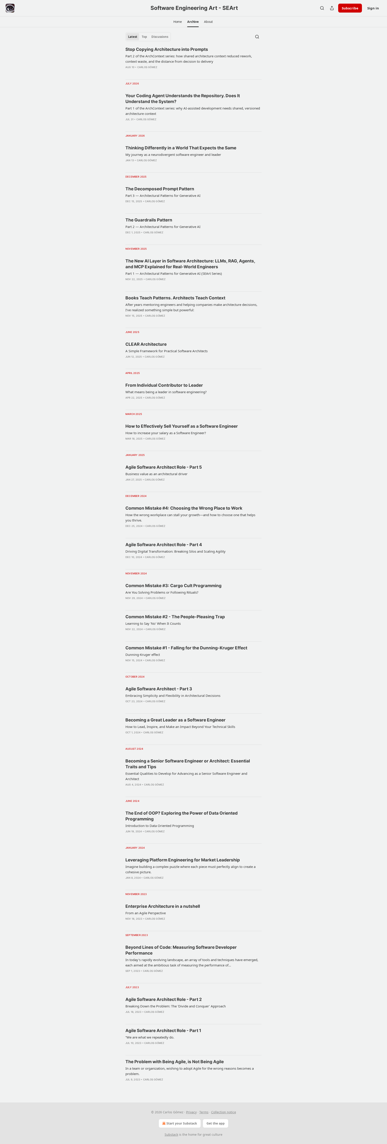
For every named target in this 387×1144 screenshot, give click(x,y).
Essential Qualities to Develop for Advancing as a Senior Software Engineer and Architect (186, 776)
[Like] (128, 73)
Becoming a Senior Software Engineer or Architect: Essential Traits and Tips (187, 763)
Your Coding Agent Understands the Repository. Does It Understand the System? (182, 98)
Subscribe (350, 8)
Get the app (215, 1123)
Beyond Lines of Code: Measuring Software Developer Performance (181, 950)
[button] (178, 21)
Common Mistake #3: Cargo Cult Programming (173, 585)
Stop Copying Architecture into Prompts (166, 49)
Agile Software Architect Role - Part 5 (163, 467)
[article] (193, 61)
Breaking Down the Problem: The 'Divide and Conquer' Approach (175, 1006)
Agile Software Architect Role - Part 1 (163, 1030)
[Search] (322, 8)
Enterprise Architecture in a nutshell (162, 906)
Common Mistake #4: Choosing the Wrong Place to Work (183, 508)
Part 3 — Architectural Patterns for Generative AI (162, 195)
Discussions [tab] (159, 37)
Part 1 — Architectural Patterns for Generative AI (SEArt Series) (173, 273)
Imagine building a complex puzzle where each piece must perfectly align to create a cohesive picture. (190, 869)
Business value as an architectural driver (156, 474)
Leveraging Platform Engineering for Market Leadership (182, 860)
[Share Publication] (331, 8)
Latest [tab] (132, 37)
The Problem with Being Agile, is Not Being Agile (174, 1061)
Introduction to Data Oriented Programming (159, 825)
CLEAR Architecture (146, 344)
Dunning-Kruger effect (142, 654)
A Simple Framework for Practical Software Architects (166, 351)
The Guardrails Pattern (148, 220)
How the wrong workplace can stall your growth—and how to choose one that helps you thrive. (190, 517)
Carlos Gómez (147, 67)
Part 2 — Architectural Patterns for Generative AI (162, 226)
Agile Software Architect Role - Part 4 (163, 544)
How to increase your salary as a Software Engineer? (165, 433)
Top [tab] (144, 37)
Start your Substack (181, 1123)
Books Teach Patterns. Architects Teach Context (175, 297)
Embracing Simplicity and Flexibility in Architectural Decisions (172, 695)
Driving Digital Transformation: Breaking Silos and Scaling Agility (175, 551)
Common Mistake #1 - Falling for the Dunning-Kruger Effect (186, 647)
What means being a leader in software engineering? (166, 392)
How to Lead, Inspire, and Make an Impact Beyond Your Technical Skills (180, 726)
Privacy (191, 1112)
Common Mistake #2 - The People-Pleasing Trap (175, 616)
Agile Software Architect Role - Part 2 (163, 999)
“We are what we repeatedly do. (149, 1037)
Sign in (373, 8)
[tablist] (148, 36)
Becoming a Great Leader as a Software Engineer (175, 720)
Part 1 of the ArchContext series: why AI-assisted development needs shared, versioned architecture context (192, 111)
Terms (204, 1112)
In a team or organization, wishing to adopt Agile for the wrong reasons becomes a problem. (189, 1071)
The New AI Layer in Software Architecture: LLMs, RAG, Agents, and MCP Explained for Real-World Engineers (190, 263)
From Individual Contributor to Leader (164, 385)
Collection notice (223, 1112)
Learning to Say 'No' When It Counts (153, 623)
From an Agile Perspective (145, 913)
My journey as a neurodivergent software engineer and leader (173, 154)
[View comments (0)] (135, 73)
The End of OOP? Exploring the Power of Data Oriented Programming (181, 816)
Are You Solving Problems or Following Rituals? (161, 592)
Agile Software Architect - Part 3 (158, 688)
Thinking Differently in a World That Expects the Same (180, 147)
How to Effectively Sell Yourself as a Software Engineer (181, 426)
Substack (171, 1134)
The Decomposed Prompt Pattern (159, 188)
